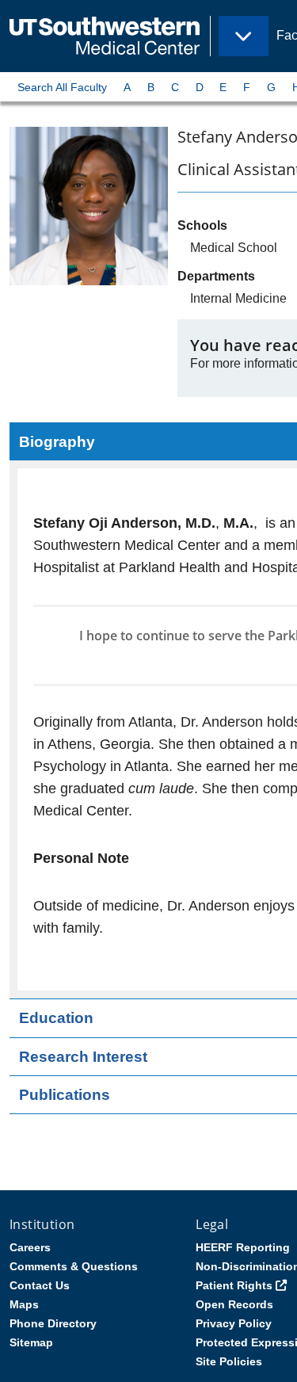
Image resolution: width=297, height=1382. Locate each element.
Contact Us (40, 1285)
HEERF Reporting (243, 1247)
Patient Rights (234, 1285)
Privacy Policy (234, 1323)
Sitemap (31, 1342)
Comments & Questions (74, 1266)
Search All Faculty (62, 87)
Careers (30, 1247)
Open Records (234, 1304)
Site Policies (229, 1361)
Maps (24, 1304)
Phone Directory (53, 1323)
